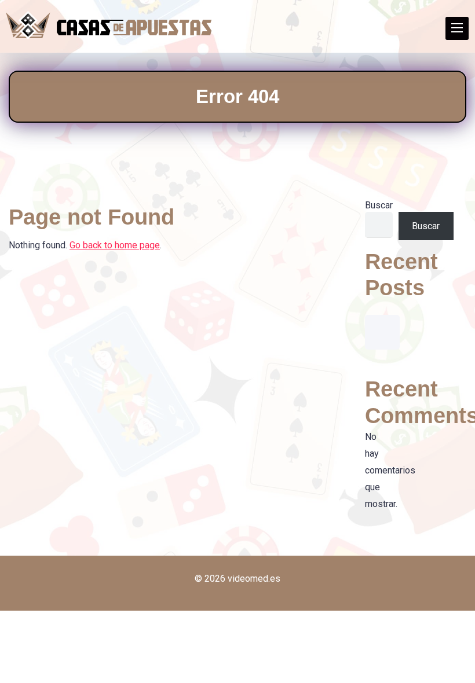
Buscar (379, 205)
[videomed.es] (109, 25)
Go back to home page (115, 245)
